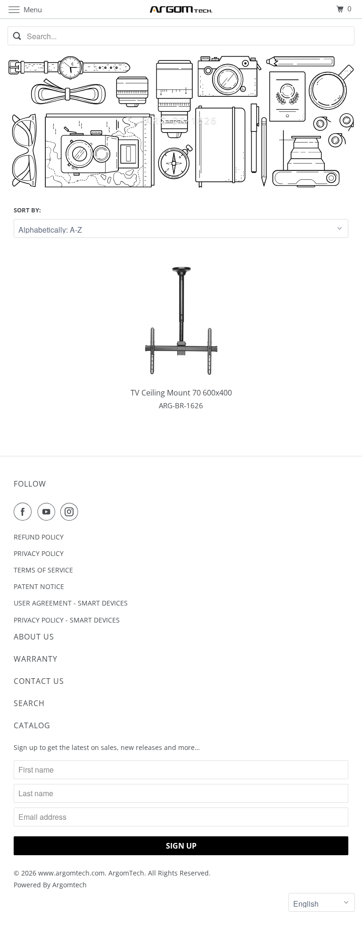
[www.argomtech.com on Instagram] (71, 512)
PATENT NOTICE (39, 586)
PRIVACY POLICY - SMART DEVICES (67, 619)
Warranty (36, 659)
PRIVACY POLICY (39, 553)
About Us (34, 636)
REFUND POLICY (39, 536)
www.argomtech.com (71, 872)
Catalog (32, 725)
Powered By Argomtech (50, 884)
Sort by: (27, 210)
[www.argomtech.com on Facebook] (24, 512)
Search (29, 703)
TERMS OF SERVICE (43, 569)
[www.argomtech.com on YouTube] (48, 512)
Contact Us (39, 681)
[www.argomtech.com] (181, 9)
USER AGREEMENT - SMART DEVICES (71, 602)
